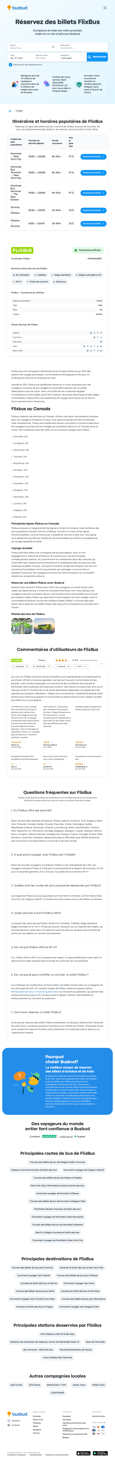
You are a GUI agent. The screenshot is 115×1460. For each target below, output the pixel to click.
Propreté (61, 666)
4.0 (49, 666)
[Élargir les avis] (101, 663)
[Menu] (105, 8)
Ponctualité (40, 666)
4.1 (27, 666)
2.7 (85, 666)
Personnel (20, 666)
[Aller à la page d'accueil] (17, 8)
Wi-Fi (80, 666)
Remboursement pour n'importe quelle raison (35, 992)
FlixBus (41, 660)
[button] (53, 47)
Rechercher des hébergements (27, 65)
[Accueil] (10, 111)
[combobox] (28, 47)
